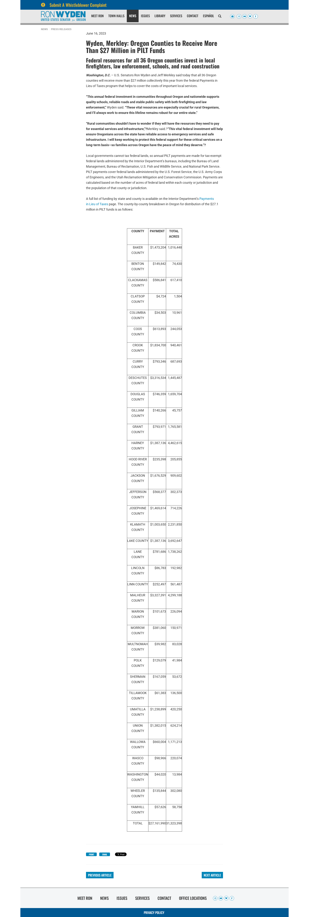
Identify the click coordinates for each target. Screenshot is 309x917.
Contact (192, 15)
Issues (145, 15)
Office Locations (193, 898)
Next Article (212, 875)
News (132, 15)
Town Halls (116, 15)
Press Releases (61, 29)
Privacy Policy (154, 912)
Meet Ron (97, 15)
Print (91, 854)
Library (159, 15)
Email (104, 854)
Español (208, 15)
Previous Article (100, 875)
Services (176, 15)
